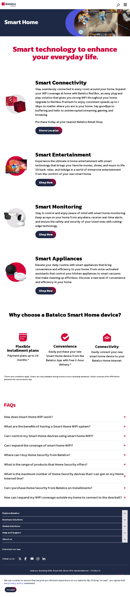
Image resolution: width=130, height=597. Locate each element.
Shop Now (46, 182)
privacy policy (15, 583)
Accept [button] (11, 589)
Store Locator (49, 130)
